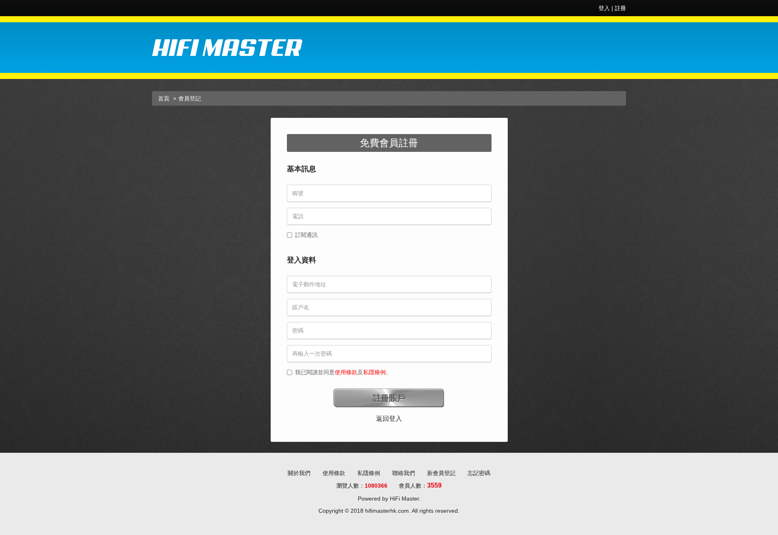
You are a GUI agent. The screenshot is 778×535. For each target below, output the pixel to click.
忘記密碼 (479, 473)
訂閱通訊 (306, 235)
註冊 (620, 8)
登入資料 (301, 260)
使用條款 (346, 372)
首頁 (163, 98)
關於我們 (299, 473)
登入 (604, 8)
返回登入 (389, 418)
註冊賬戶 (389, 398)
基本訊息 (301, 169)
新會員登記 (441, 473)
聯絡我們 (403, 473)
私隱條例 (374, 372)
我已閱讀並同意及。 (343, 372)
